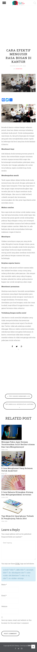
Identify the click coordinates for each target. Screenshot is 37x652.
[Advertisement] (18, 28)
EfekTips (19, 69)
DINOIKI (31, 646)
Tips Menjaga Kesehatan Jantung (19, 405)
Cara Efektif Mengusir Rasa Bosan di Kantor (18, 56)
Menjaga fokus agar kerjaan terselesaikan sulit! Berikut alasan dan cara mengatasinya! (18, 444)
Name (4, 585)
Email (4, 596)
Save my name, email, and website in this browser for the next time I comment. (16, 621)
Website (4, 606)
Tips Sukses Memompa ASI (18, 396)
